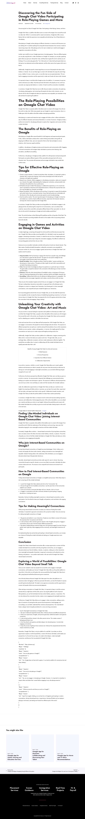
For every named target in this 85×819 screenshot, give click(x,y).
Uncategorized (47, 23)
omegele (44, 411)
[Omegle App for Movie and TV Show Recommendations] (67, 748)
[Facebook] (75, 3)
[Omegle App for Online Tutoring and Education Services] (17, 748)
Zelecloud (42, 815)
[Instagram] (78, 3)
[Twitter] (73, 3)
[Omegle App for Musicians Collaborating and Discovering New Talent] (42, 748)
